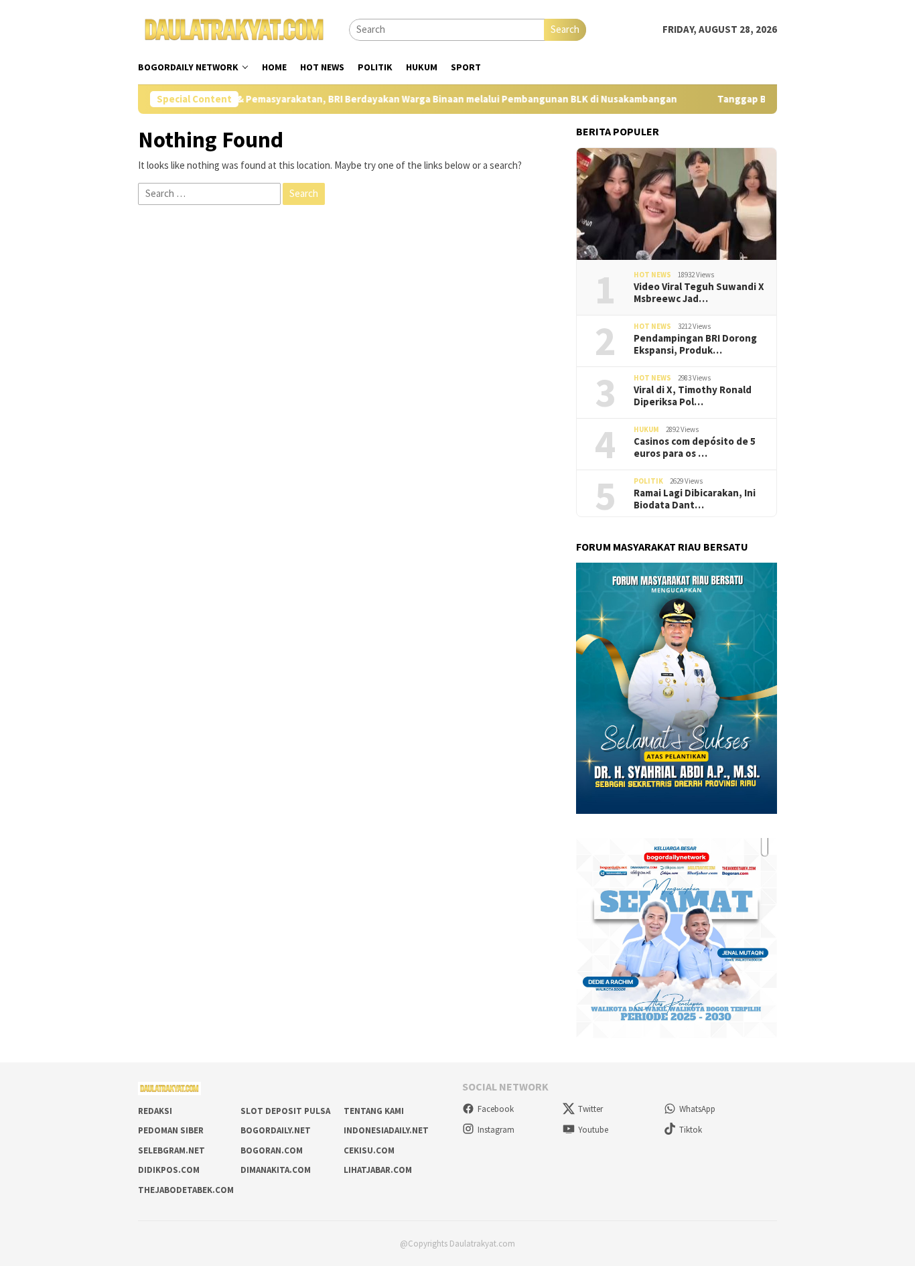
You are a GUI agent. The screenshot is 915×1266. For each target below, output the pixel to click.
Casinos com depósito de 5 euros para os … (695, 447)
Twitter (590, 1109)
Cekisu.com (369, 1150)
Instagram (496, 1129)
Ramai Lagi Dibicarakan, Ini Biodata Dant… (695, 499)
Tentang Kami (374, 1111)
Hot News (652, 274)
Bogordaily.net (275, 1130)
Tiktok (690, 1129)
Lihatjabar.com (378, 1170)
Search (565, 29)
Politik (648, 481)
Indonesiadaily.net (386, 1130)
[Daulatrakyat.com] (234, 28)
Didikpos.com (169, 1170)
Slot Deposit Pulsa (285, 1111)
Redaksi (155, 1111)
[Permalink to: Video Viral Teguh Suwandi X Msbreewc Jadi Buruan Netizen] (676, 204)
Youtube (593, 1129)
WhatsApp (697, 1109)
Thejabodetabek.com (186, 1190)
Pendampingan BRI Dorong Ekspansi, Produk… (695, 344)
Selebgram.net (171, 1150)
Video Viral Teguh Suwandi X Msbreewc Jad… (699, 293)
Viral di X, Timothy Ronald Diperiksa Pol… (693, 396)
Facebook (496, 1109)
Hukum (646, 429)
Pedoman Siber (171, 1130)
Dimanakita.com (275, 1170)
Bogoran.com (271, 1150)
